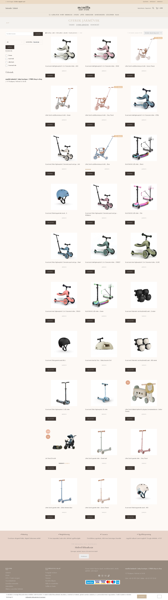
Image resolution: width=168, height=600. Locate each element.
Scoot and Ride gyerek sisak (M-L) (55, 360)
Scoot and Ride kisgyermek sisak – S (56, 213)
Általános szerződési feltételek (14, 589)
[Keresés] (153, 8)
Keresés (38, 34)
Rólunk (7, 575)
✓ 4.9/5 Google (9, 1)
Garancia (159, 1)
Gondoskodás (100, 14)
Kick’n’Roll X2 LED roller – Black (134, 164)
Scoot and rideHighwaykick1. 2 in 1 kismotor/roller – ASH (61, 66)
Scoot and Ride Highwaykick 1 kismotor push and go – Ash (62, 164)
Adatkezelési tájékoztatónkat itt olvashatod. (36, 597)
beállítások (19, 597)
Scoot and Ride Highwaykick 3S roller (96, 409)
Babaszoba (89, 14)
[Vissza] (8, 23)
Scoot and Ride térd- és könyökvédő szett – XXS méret (141, 360)
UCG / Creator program (13, 578)
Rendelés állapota (50, 581)
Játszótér (66, 33)
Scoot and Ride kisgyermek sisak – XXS (136, 507)
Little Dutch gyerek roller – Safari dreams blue (58, 507)
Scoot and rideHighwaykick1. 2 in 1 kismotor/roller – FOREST (102, 262)
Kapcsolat (152, 1)
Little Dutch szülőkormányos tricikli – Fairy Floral (99, 115)
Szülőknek (110, 14)
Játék (82, 14)
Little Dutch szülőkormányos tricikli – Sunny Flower (140, 66)
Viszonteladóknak (11, 581)
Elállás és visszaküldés (51, 584)
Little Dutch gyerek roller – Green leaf (96, 458)
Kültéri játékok (59, 33)
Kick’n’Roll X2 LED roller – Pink (133, 213)
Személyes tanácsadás (12, 584)
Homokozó (95, 25)
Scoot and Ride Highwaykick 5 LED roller (57, 409)
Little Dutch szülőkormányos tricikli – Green (57, 115)
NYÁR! (62, 14)
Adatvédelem (9, 586)
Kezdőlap (49, 33)
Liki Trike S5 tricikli (50, 458)
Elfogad (141, 596)
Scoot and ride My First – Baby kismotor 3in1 (98, 360)
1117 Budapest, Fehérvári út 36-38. (16, 81)
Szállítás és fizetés (50, 586)
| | (24, 79)
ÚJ (49, 14)
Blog (117, 14)
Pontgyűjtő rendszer (51, 573)
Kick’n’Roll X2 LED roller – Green (94, 311)
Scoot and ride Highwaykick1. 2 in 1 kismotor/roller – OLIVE (142, 262)
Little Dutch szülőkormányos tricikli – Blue (97, 164)
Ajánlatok (55, 14)
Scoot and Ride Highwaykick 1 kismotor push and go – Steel (63, 262)
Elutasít (152, 596)
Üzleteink (145, 1)
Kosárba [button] (50, 75)
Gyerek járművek (82, 25)
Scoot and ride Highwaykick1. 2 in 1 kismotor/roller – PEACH (62, 311)
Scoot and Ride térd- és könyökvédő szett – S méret (140, 311)
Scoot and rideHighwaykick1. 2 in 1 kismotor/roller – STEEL (142, 115)
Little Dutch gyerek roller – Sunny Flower (97, 507)
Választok (51, 222)
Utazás (76, 14)
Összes (71, 25)
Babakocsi (68, 14)
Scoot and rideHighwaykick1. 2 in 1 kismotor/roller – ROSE (102, 66)
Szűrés (10, 47)
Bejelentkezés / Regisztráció (144, 8)
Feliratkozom (84, 556)
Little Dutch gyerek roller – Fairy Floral (136, 458)
